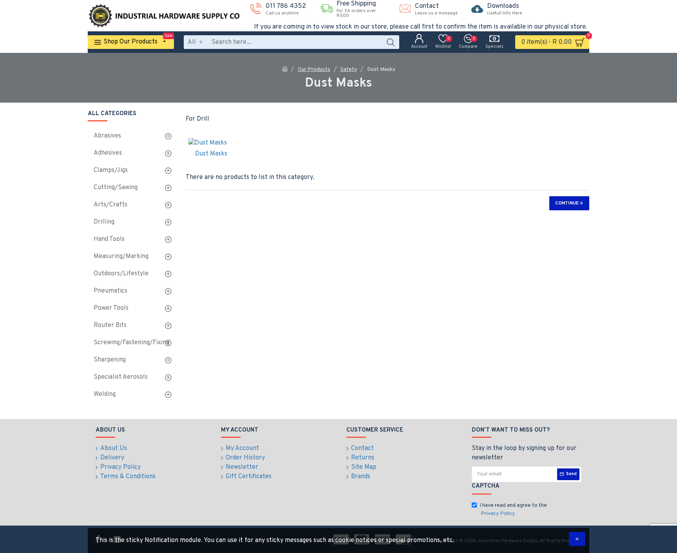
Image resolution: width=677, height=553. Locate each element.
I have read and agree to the (513, 509)
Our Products (314, 69)
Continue (567, 203)
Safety (348, 69)
